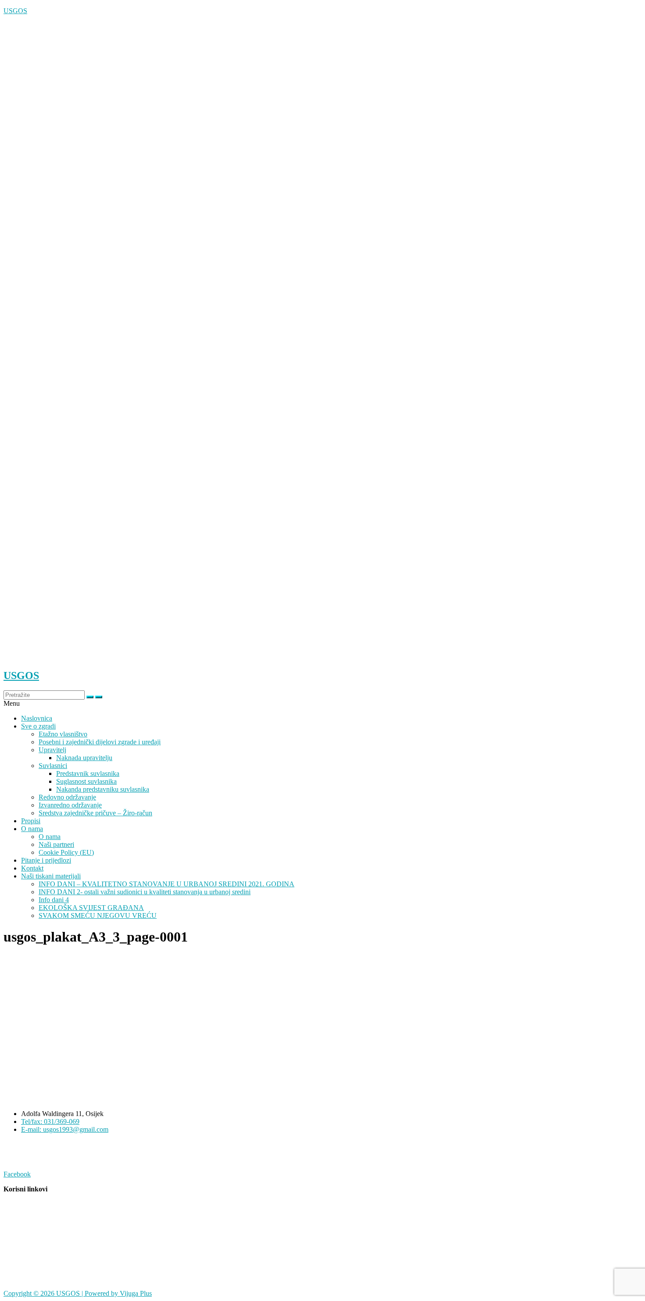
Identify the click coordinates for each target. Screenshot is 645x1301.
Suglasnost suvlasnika (86, 781)
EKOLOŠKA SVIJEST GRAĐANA (91, 907)
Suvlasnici (53, 765)
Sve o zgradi (38, 726)
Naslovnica (36, 718)
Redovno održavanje (67, 797)
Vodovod (17, 1263)
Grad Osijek (20, 1204)
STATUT (17, 1144)
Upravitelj (52, 750)
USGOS (15, 10)
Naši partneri (56, 844)
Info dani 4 (54, 899)
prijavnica (17, 1159)
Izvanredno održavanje (70, 805)
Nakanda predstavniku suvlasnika (102, 789)
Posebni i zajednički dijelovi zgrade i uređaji (100, 742)
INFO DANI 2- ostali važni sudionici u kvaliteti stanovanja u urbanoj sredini (145, 892)
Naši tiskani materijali (51, 876)
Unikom (15, 1248)
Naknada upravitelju (84, 757)
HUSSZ (15, 1278)
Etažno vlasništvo (63, 734)
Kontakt (32, 868)
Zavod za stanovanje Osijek (42, 1233)
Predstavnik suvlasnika (87, 773)
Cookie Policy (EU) (66, 852)
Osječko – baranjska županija (44, 1219)
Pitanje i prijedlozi (46, 860)
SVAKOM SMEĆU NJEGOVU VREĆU (98, 915)
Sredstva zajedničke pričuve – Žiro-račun (95, 813)
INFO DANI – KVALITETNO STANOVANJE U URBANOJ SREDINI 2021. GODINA (166, 884)
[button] (322, 703)
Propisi (30, 821)
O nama (32, 828)
